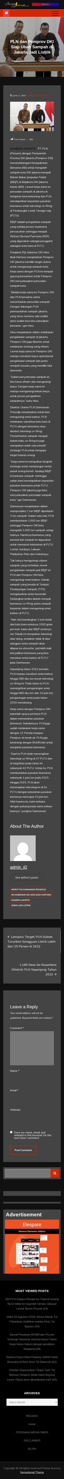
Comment (17, 1028)
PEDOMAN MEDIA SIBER (32, 1432)
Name (14, 1070)
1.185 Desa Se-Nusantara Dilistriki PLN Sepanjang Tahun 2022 (34, 969)
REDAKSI (32, 1416)
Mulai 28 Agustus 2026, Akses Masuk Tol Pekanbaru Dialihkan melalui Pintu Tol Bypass (32, 1321)
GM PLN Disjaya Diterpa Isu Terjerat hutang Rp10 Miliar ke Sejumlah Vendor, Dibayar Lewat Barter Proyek (32, 1303)
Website (15, 1109)
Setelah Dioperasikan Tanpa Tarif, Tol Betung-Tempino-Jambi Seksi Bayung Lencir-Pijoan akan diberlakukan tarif (31, 1374)
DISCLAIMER (32, 1440)
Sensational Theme (32, 1472)
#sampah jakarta (20, 900)
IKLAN (32, 1448)
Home (32, 1424)
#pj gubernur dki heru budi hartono (31, 895)
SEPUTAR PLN (41, 95)
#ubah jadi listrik (20, 905)
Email (14, 1090)
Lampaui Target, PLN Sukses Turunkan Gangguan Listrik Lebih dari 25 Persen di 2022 (31, 941)
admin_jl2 (18, 867)
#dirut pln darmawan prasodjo (28, 889)
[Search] (55, 1173)
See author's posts (26, 877)
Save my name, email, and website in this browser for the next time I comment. (32, 1135)
